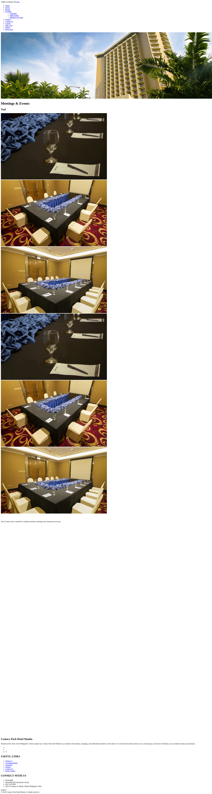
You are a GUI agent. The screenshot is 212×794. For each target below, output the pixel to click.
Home (7, 6)
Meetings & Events (16, 17)
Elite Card (8, 25)
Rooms (7, 10)
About (7, 8)
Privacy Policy (10, 771)
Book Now (9, 29)
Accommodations (11, 763)
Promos (8, 19)
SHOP (7, 27)
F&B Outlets (14, 15)
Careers (8, 23)
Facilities (8, 11)
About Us (8, 761)
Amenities (13, 13)
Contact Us (9, 21)
